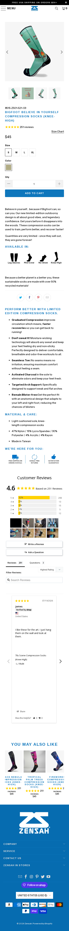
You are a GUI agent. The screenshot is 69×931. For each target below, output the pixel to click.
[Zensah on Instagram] (31, 877)
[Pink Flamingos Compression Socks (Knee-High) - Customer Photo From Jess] (52, 523)
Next (60, 659)
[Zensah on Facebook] (25, 877)
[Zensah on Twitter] (42, 877)
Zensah (28, 923)
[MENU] (2, 8)
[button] (35, 718)
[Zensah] (34, 8)
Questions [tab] (35, 562)
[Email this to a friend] (47, 297)
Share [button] (22, 711)
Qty (7, 177)
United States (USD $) (32, 895)
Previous (8, 659)
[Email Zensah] (20, 877)
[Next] (61, 52)
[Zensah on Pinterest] (37, 877)
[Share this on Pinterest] (38, 297)
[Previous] (7, 52)
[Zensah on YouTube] (48, 877)
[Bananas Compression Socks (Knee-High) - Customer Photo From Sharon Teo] (16, 523)
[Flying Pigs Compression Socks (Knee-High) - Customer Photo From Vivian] (28, 523)
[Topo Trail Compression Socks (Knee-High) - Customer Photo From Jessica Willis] (16, 533)
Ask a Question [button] (36, 552)
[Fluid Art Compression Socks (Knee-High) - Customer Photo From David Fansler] (40, 523)
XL (32, 152)
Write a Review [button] (36, 544)
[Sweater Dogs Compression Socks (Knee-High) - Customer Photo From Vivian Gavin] (28, 533)
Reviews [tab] (12, 562)
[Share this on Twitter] (20, 297)
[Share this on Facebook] (29, 297)
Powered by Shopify (42, 923)
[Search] (56, 8)
